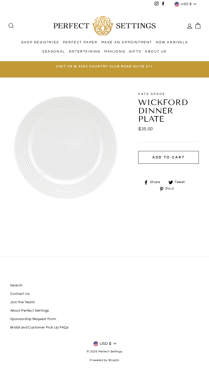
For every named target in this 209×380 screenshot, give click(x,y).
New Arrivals (172, 42)
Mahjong (114, 51)
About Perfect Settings (29, 310)
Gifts (135, 51)
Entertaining (84, 51)
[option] (104, 66)
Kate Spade (151, 94)
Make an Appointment (126, 42)
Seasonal (53, 51)
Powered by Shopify (104, 360)
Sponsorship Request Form (33, 319)
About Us (156, 51)
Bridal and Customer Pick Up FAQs (39, 327)
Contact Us (20, 294)
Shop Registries (40, 42)
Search (16, 285)
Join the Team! (22, 302)
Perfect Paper (80, 42)
